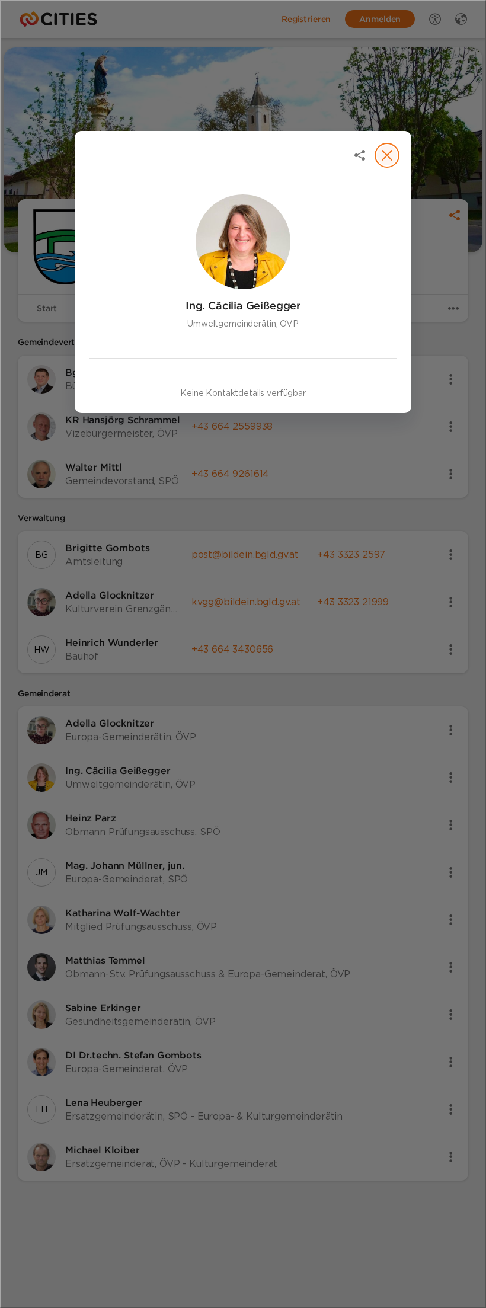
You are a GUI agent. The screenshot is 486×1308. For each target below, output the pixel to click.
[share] (359, 155)
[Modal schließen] (243, 654)
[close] (387, 155)
